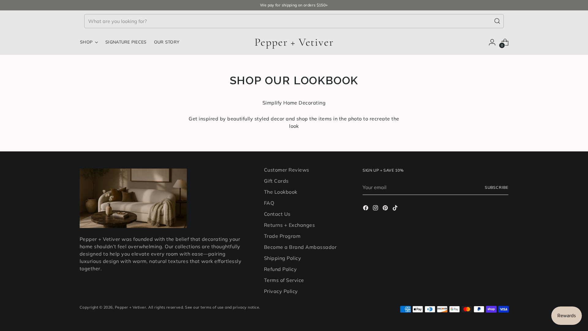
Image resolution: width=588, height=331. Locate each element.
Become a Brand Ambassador (300, 247)
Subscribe (496, 187)
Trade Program (282, 236)
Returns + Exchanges (289, 225)
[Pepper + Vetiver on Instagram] (376, 209)
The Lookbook (280, 192)
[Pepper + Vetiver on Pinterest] (386, 209)
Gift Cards (276, 181)
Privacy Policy (281, 291)
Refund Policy (280, 269)
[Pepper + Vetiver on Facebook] (366, 209)
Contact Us (277, 214)
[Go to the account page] (492, 42)
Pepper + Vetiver (130, 307)
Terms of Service (284, 280)
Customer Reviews (286, 170)
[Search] (497, 21)
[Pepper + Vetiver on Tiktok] (395, 209)
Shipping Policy (282, 258)
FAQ (269, 203)
